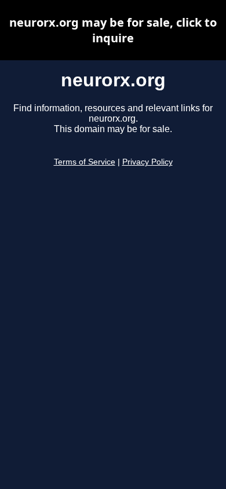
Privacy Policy (147, 162)
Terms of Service (84, 162)
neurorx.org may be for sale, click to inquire (113, 30)
